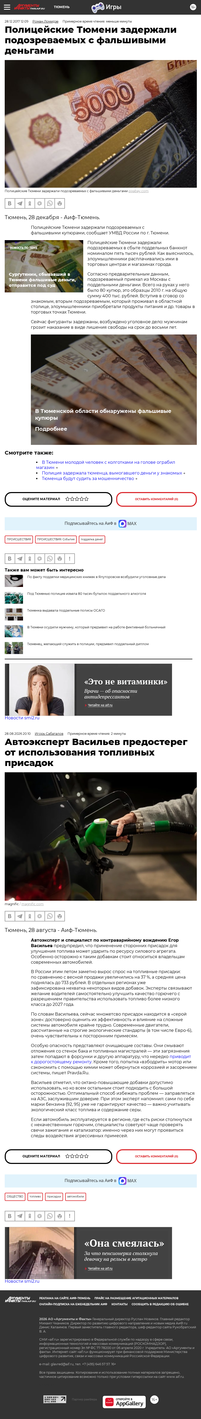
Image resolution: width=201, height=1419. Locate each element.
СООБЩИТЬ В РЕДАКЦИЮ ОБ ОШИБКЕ (160, 1304)
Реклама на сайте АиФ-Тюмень (64, 1298)
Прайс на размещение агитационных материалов (136, 1298)
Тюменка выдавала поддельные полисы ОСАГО (66, 610)
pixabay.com (139, 191)
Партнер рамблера (84, 1399)
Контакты (119, 1304)
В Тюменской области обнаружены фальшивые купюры (103, 414)
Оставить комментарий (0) (156, 499)
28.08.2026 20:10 (18, 734)
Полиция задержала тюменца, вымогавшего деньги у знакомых (112, 473)
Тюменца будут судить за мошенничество (88, 478)
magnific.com (32, 904)
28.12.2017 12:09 (16, 21)
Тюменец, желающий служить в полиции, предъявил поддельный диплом (88, 644)
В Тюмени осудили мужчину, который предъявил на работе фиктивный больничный (96, 627)
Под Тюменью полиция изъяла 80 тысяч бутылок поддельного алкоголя (86, 594)
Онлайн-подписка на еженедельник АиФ (73, 1304)
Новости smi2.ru (22, 717)
